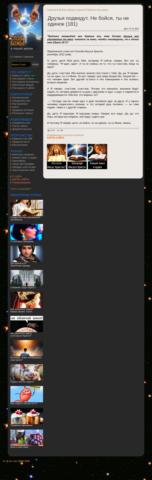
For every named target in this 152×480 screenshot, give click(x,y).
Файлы (62, 10)
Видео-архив (76, 10)
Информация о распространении (65, 135)
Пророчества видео (97, 10)
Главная (51, 10)
